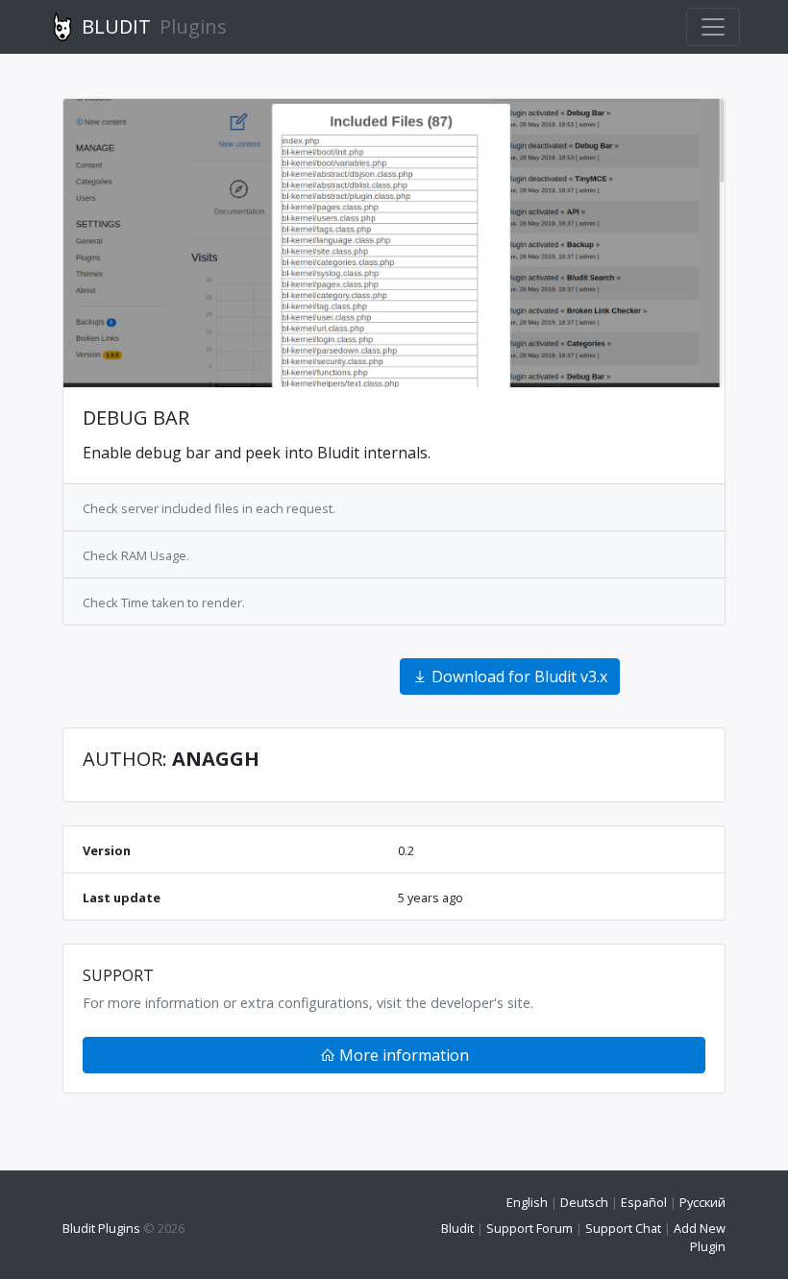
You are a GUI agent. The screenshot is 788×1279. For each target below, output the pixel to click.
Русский (702, 1202)
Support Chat (623, 1228)
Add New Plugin (700, 1237)
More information (402, 1055)
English (527, 1202)
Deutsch (584, 1202)
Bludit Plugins (101, 1228)
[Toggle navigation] (713, 27)
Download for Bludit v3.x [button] (517, 676)
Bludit (457, 1228)
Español (644, 1202)
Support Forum (529, 1228)
